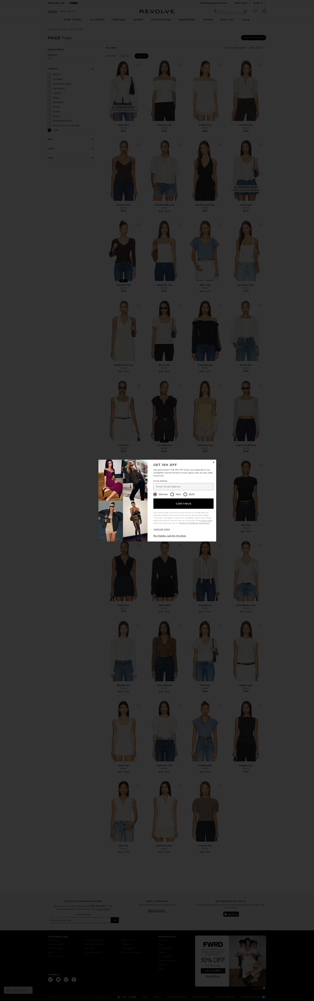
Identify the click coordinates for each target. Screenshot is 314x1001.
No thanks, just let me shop (169, 535)
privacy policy (206, 520)
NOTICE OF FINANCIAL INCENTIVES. (194, 523)
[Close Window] (213, 462)
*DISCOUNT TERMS (161, 529)
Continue (184, 503)
